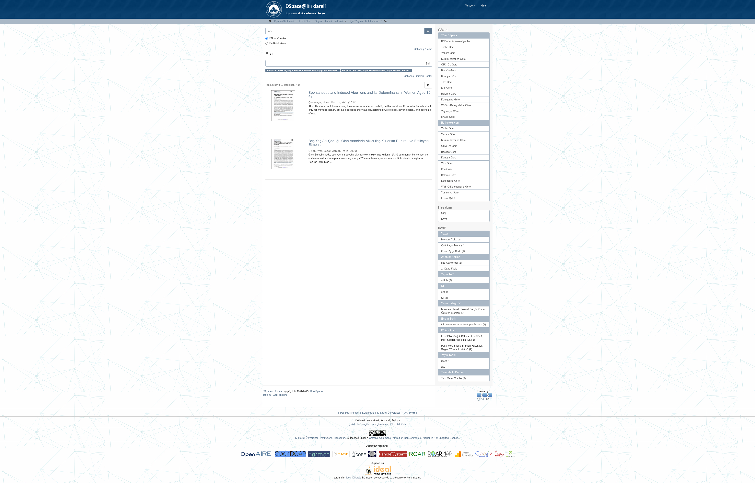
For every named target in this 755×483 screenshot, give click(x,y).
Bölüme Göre (448, 93)
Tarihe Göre (447, 47)
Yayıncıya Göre (450, 111)
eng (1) (445, 291)
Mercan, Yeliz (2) (450, 239)
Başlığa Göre (448, 70)
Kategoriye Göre (450, 99)
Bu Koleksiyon (277, 43)
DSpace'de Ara (277, 38)
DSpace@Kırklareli (283, 21)
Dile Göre (446, 87)
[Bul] (428, 31)
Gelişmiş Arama (423, 49)
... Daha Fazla (449, 268)
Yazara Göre (448, 53)
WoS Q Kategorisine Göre (456, 105)
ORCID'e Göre (449, 64)
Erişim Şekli (448, 117)
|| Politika (343, 412)
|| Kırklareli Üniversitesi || (388, 412)
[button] (470, 5)
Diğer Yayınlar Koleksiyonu (364, 21)
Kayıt (444, 219)
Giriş (444, 213)
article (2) (446, 280)
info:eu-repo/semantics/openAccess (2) (463, 324)
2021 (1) (445, 366)
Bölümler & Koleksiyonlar (455, 41)
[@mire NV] (485, 396)
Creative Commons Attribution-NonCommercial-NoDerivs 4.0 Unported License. (414, 438)
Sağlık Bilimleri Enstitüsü (329, 21)
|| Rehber (354, 412)
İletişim (266, 395)
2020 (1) (445, 360)
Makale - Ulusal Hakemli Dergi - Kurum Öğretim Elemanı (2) (463, 311)
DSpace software (272, 391)
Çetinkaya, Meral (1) (452, 245)
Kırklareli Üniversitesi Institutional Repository (320, 438)
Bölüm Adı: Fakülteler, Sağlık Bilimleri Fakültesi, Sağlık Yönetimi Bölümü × (376, 70)
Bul (428, 63)
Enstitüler (304, 21)
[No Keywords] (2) (451, 262)
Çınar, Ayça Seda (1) (453, 251)
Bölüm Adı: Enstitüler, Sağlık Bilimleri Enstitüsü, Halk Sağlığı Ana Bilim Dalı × (303, 70)
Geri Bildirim (280, 395)
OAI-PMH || (410, 412)
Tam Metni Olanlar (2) (453, 378)
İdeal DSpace (353, 477)
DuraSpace (316, 391)
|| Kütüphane (366, 412)
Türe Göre (446, 82)
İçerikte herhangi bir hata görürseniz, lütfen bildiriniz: (377, 424)
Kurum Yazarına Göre (453, 59)
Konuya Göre (448, 76)
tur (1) (444, 297)
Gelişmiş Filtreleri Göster (418, 76)
